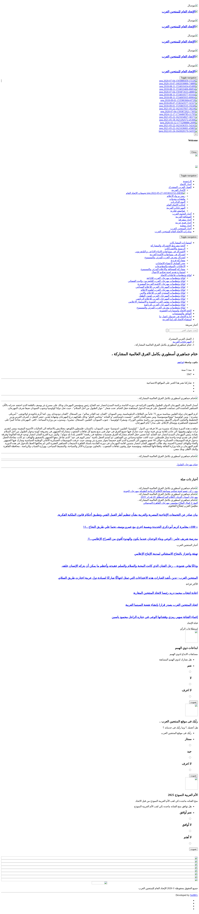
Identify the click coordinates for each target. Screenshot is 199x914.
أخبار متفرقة (185, 219)
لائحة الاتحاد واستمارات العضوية (176, 310)
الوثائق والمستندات (182, 313)
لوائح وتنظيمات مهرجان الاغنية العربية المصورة (161, 284)
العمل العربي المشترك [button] (180, 187)
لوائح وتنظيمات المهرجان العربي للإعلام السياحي (160, 287)
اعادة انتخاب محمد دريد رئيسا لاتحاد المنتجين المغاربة (165, 593)
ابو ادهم (180, 362)
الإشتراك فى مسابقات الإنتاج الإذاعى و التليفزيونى (160, 251)
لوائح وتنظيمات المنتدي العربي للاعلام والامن (162, 293)
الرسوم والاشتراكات (175, 248)
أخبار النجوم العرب (182, 213)
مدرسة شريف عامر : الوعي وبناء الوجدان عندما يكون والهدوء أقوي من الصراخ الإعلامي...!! (142, 538)
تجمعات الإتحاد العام (136, 193)
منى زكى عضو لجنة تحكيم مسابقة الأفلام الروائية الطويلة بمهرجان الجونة (160, 491)
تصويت (193, 702)
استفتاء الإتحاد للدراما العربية (177, 319)
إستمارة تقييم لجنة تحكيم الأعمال (168, 272)
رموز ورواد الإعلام (176, 196)
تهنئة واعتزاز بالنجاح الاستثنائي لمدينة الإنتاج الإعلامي (166, 553)
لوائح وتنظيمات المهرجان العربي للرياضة (164, 304)
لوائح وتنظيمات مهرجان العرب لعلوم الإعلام (163, 290)
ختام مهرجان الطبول (187, 464)
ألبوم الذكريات (178, 202)
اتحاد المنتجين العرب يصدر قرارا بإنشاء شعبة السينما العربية (161, 604)
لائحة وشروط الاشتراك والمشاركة (167, 245)
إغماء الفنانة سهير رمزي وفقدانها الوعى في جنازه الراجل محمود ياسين (155, 617)
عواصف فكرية (177, 210)
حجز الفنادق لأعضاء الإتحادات (170, 263)
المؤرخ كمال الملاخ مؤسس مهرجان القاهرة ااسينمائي (170, 503)
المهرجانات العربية (176, 208)
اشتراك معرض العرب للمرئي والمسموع (165, 257)
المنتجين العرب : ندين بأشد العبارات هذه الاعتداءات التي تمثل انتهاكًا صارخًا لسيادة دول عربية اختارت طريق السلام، (128, 577)
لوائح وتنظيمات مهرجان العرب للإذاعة (166, 278)
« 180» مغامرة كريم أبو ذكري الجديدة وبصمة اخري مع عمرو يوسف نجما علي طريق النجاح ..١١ (140, 526)
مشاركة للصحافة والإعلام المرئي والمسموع (163, 269)
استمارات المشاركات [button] (181, 242)
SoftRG (194, 895)
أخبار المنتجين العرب (181, 228)
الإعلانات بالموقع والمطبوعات (170, 266)
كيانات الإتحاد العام (176, 205)
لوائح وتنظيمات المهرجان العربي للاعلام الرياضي (160, 298)
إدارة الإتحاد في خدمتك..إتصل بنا (175, 316)
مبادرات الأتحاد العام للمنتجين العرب (173, 231)
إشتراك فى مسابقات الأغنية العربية (167, 254)
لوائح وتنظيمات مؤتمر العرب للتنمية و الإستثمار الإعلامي (156, 301)
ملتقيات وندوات (177, 199)
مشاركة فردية (178, 260)
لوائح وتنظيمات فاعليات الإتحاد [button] (176, 275)
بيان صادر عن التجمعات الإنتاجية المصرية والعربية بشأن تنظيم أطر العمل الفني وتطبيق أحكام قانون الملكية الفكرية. (127, 514)
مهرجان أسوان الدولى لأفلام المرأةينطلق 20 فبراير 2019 (169, 497)
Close (194, 152)
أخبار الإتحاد (186, 184)
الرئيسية (187, 181)
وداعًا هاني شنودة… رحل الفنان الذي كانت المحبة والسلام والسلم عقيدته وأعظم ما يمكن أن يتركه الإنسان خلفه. (130, 565)
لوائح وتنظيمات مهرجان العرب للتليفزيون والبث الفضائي (156, 281)
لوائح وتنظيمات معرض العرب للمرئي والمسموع (161, 307)
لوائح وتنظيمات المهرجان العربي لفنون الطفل (162, 295)
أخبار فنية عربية (183, 222)
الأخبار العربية (178, 190)
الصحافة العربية (184, 216)
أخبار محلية (186, 225)
